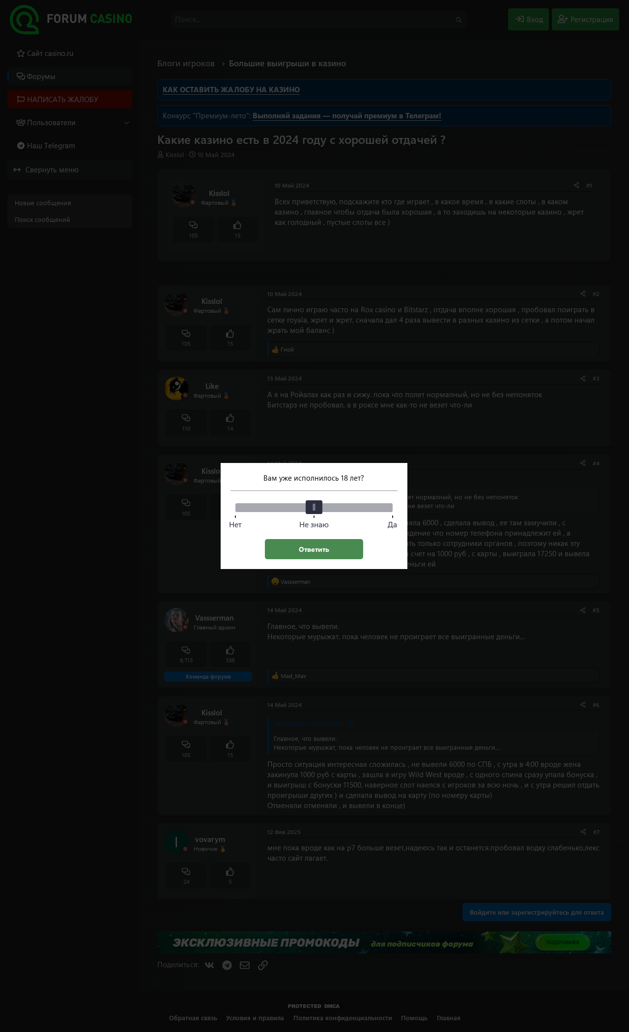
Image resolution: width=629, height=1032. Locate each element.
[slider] (314, 507)
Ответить (314, 549)
